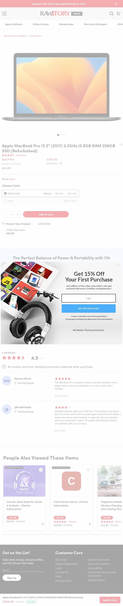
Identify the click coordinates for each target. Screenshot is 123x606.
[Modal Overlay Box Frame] (62, 303)
